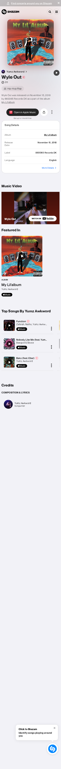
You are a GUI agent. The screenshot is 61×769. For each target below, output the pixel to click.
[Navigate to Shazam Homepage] (10, 11)
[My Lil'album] (21, 266)
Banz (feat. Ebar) (25, 358)
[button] (59, 2)
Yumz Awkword (24, 361)
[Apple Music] (6, 294)
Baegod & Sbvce (25, 342)
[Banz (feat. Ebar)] (9, 362)
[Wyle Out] (57, 73)
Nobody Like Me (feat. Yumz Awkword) (37, 339)
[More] (51, 329)
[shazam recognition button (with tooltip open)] (52, 748)
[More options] (52, 112)
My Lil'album (8, 102)
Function (21, 321)
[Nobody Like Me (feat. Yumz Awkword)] (9, 344)
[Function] (9, 325)
